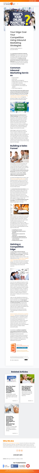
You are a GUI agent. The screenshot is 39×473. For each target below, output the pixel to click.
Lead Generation (15, 357)
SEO (18, 356)
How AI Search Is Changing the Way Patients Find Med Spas (27, 388)
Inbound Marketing (15, 356)
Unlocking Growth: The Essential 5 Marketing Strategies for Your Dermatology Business (10, 421)
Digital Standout (18, 48)
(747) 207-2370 (17, 455)
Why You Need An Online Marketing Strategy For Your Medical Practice (10, 389)
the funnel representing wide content (18, 178)
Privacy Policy (24, 470)
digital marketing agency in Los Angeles (12, 443)
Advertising (21, 356)
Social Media (25, 356)
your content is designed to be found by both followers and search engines (19, 259)
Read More (14, 400)
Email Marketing (20, 357)
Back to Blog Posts (15, 360)
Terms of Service (30, 470)
